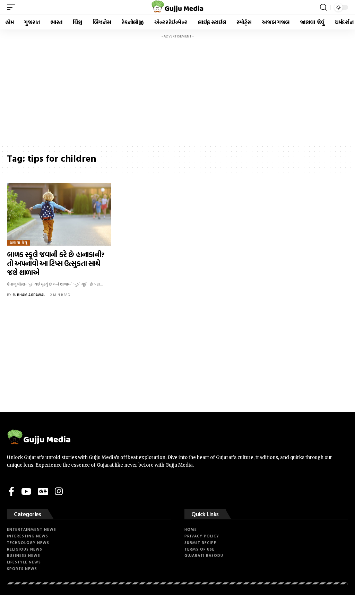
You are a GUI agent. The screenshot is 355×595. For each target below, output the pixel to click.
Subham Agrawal (28, 294)
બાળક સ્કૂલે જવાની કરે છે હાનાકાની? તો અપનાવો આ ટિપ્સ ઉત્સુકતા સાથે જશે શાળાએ (56, 263)
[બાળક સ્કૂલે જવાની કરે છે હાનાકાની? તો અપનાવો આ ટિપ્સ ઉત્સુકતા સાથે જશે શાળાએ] (59, 214)
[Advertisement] (177, 90)
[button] (13, 7)
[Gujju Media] (177, 7)
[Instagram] (58, 491)
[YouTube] (26, 491)
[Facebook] (11, 491)
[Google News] (43, 491)
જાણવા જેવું (18, 242)
